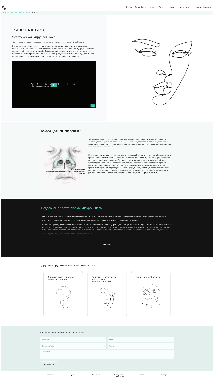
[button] (141, 7)
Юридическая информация (119, 375)
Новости (50, 375)
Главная (5, 12)
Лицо (11, 12)
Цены (72, 375)
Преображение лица (21, 12)
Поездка (164, 375)
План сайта (96, 375)
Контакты (142, 375)
